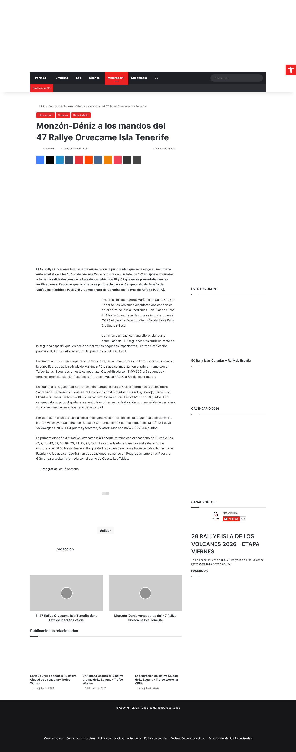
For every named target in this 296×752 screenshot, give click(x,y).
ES (156, 77)
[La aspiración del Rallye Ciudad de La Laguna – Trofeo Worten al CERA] (158, 656)
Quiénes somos (54, 738)
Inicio (42, 106)
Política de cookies (156, 738)
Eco (78, 77)
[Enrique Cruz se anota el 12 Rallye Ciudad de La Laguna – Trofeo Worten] (53, 656)
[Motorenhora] (67, 22)
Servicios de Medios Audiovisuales (230, 738)
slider (106, 531)
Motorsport (115, 77)
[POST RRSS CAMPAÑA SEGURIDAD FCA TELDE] (228, 190)
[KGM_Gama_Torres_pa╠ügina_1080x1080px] (228, 278)
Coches (94, 77)
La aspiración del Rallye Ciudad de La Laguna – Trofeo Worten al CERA (157, 679)
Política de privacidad (111, 738)
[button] (291, 70)
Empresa (62, 77)
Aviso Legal (134, 738)
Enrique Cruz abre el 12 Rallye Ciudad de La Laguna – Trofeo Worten (103, 679)
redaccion (49, 148)
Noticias (63, 115)
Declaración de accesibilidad (188, 738)
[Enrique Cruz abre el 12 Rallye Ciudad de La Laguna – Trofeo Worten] (106, 656)
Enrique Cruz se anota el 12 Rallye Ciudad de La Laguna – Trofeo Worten (53, 679)
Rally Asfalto (81, 115)
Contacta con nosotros (80, 738)
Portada (40, 77)
